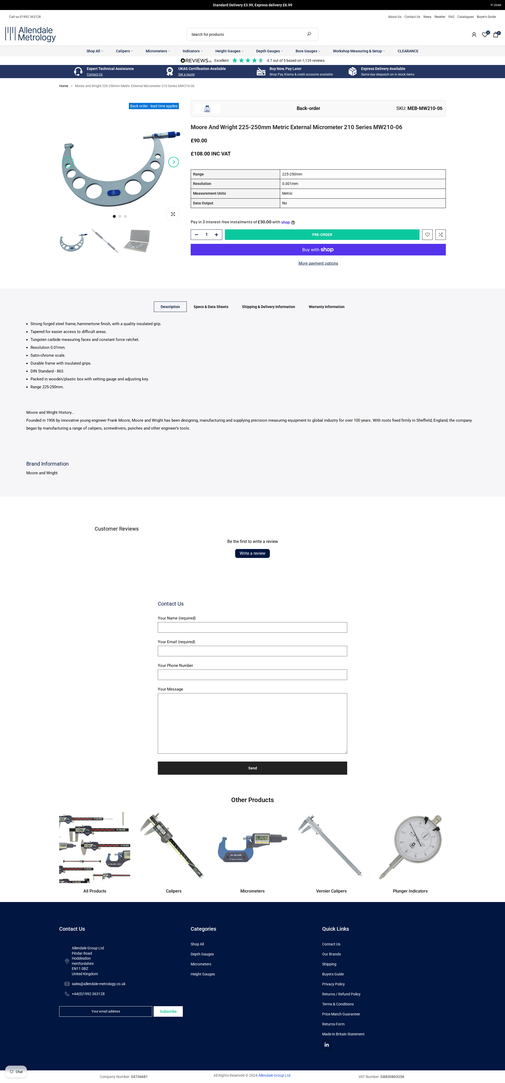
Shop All (93, 51)
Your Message (170, 689)
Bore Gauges (306, 51)
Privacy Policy (333, 984)
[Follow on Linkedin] (326, 1044)
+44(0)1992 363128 (88, 994)
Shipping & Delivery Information (268, 306)
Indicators (191, 51)
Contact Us (412, 17)
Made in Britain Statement (343, 1034)
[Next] (173, 162)
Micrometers (156, 51)
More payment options (318, 263)
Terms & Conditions (338, 1004)
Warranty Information (327, 306)
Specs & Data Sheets (211, 306)
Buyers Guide (333, 974)
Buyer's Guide (486, 17)
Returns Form (333, 1024)
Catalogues (465, 17)
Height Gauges (227, 51)
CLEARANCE (408, 51)
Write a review (252, 553)
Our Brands (331, 954)
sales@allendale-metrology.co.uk (98, 984)
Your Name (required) (177, 618)
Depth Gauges (268, 51)
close (10, 5)
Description (170, 306)
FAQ (451, 17)
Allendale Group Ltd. (274, 1075)
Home (63, 86)
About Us (394, 17)
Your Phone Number (175, 665)
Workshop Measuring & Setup (357, 51)
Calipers (123, 51)
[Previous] (68, 162)
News (427, 17)
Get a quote (186, 74)
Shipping (329, 964)
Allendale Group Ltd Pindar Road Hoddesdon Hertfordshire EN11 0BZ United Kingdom (88, 961)
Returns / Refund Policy (341, 994)
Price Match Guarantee (341, 1014)
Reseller (440, 17)
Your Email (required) (176, 641)
